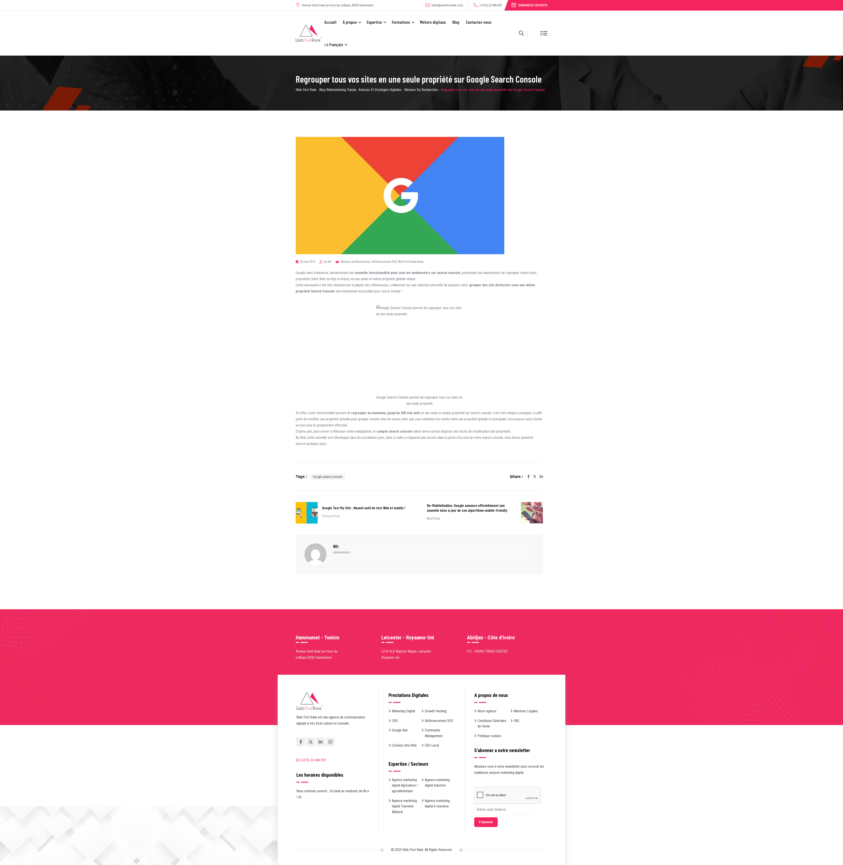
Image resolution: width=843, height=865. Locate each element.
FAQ (516, 721)
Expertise (374, 22)
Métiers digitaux (433, 22)
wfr (329, 261)
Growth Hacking (436, 711)
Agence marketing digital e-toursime (437, 804)
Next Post (433, 518)
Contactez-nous (479, 22)
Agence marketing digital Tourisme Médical (404, 806)
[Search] (521, 34)
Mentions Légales (526, 711)
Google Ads (400, 730)
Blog (455, 22)
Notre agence (486, 711)
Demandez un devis (532, 5)
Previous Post (331, 516)
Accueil (330, 22)
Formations (401, 22)
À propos (350, 22)
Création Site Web (404, 745)
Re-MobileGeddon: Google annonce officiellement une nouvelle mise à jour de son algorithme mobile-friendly (467, 508)
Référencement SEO (384, 261)
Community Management (434, 733)
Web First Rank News (411, 261)
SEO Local (432, 745)
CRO (395, 721)
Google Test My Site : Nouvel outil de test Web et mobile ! (363, 507)
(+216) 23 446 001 (491, 5)
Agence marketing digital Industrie (437, 783)
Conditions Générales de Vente (491, 724)
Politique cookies (489, 736)
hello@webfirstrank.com (447, 5)
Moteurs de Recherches (356, 261)
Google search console (327, 477)
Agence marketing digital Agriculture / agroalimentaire (405, 785)
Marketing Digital (403, 711)
